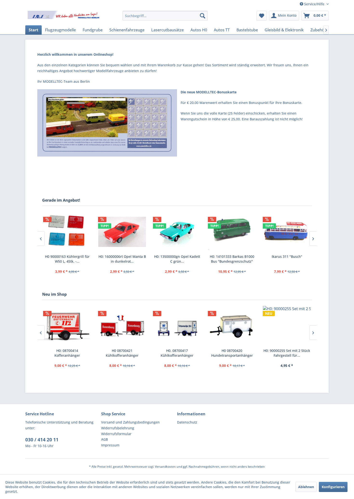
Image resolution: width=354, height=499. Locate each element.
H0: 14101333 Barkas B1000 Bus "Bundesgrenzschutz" (232, 259)
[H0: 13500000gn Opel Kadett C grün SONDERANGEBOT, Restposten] (177, 232)
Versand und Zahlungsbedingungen (130, 422)
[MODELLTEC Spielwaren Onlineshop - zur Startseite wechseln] (64, 17)
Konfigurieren (333, 487)
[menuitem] (165, 16)
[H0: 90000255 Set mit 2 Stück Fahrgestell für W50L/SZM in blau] (287, 326)
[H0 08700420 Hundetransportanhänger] (232, 326)
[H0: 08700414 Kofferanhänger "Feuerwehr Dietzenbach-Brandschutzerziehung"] (67, 326)
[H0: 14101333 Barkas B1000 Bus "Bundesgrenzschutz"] (232, 232)
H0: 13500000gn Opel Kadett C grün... (177, 259)
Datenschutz (187, 422)
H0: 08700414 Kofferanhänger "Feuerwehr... (67, 353)
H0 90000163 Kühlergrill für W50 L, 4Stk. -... (67, 259)
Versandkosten (165, 467)
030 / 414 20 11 (42, 440)
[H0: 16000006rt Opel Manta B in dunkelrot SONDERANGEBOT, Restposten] (122, 232)
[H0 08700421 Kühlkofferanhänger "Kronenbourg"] (122, 326)
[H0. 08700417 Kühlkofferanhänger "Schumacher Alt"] (177, 326)
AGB (104, 439)
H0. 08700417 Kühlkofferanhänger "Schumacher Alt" (177, 353)
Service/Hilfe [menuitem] (314, 4)
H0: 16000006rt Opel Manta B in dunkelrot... (122, 259)
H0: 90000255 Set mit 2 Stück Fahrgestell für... (286, 353)
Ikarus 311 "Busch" (287, 256)
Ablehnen (306, 487)
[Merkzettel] (261, 16)
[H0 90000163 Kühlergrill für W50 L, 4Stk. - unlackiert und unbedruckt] (67, 232)
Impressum (110, 445)
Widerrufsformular (116, 433)
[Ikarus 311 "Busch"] (287, 232)
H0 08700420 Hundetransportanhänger (232, 353)
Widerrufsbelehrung (117, 428)
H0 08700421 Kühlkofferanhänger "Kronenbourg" (122, 353)
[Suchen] (202, 16)
